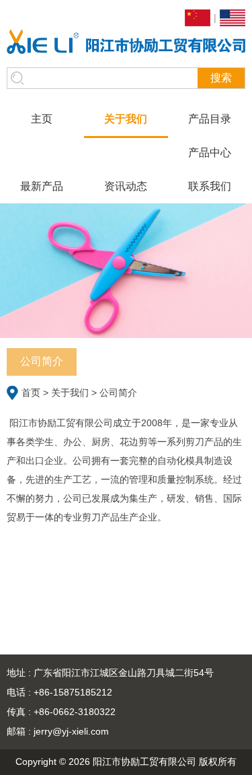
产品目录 (209, 119)
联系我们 (209, 186)
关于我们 (125, 119)
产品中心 (209, 152)
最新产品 (41, 186)
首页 (31, 392)
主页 (41, 119)
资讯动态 (125, 186)
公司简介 (41, 361)
